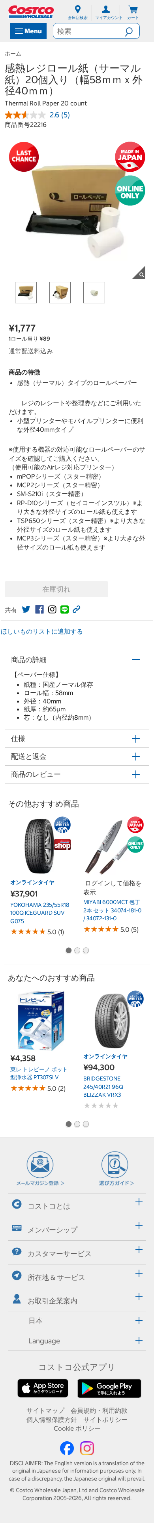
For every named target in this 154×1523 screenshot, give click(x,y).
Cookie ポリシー (77, 1428)
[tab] (77, 1204)
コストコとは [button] (49, 1206)
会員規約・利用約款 (99, 1410)
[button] (132, 30)
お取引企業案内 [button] (52, 1300)
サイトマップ (45, 1410)
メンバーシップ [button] (52, 1229)
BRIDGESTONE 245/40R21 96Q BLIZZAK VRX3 (103, 1086)
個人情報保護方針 (51, 1419)
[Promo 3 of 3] (86, 951)
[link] (26, 609)
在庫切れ (56, 589)
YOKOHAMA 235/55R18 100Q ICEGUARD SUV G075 (39, 913)
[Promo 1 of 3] (68, 951)
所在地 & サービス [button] (56, 1277)
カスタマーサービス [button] (60, 1253)
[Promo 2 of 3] (77, 951)
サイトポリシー (105, 1419)
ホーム (13, 53)
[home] (31, 12)
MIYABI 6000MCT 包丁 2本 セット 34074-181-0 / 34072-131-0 (112, 910)
